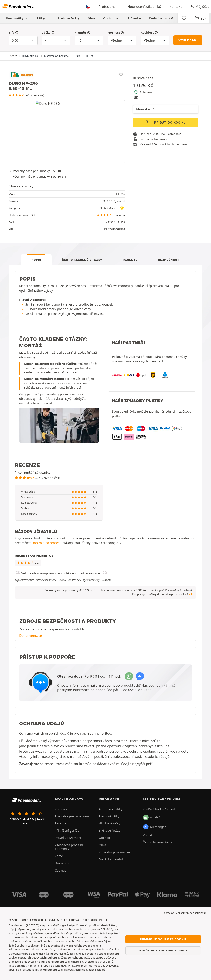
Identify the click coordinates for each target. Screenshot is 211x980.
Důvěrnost (62, 863)
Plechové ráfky (109, 816)
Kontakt (175, 6)
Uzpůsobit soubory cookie (163, 950)
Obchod (109, 18)
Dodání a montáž (161, 18)
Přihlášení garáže (67, 830)
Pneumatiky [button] (15, 18)
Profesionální (108, 6)
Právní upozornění (68, 838)
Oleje (91, 18)
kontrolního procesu (46, 543)
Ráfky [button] (41, 18)
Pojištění (61, 809)
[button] (164, 590)
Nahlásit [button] (187, 590)
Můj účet (202, 6)
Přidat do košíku (169, 122)
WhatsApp (157, 817)
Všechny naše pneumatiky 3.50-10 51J (39, 176)
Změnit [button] (121, 201)
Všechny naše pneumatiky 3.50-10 (37, 171)
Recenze (130, 260)
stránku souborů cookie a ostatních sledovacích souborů (71, 970)
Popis (36, 260)
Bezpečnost (169, 260)
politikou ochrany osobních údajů (141, 751)
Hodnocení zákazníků (144, 6)
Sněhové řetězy (69, 18)
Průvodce (134, 18)
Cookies (60, 870)
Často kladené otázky (82, 260)
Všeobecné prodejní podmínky (69, 847)
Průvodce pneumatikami (72, 816)
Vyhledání (187, 40)
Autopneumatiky (110, 809)
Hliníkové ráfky (109, 823)
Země (59, 856)
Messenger (158, 827)
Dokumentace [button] (30, 635)
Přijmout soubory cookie (163, 939)
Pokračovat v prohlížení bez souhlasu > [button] (185, 913)
